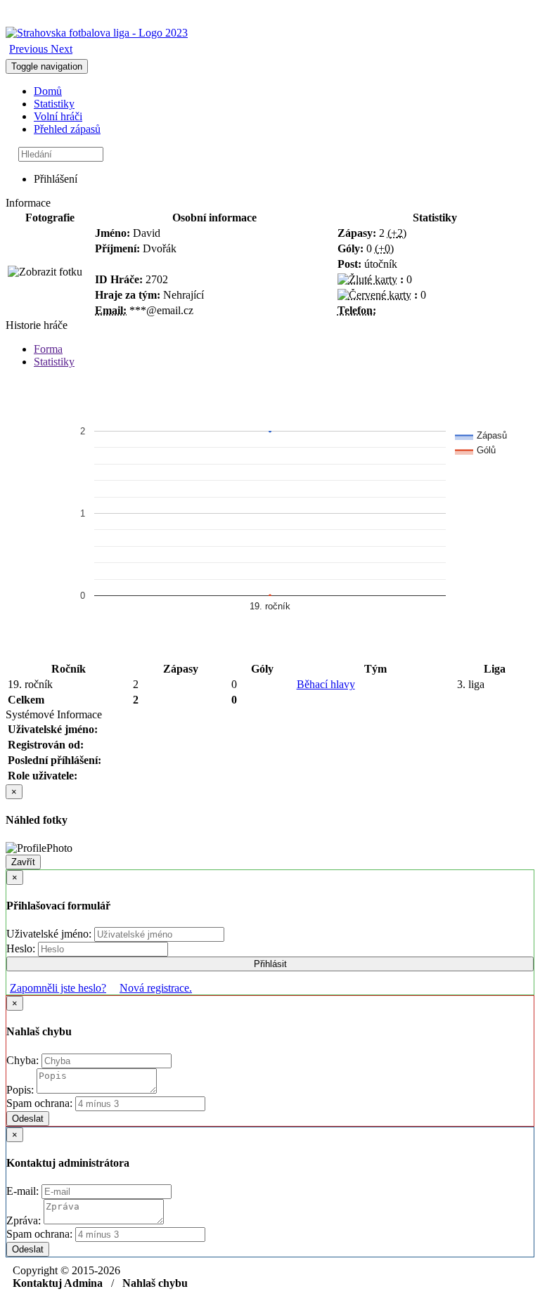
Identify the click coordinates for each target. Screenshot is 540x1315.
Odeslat (28, 1118)
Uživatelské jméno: (50, 934)
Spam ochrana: (39, 1103)
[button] (30, 49)
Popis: (21, 1090)
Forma (48, 349)
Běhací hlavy (326, 684)
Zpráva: (25, 1220)
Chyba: (23, 1060)
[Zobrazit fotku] (45, 272)
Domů (48, 91)
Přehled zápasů (67, 129)
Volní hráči (58, 116)
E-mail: (23, 1191)
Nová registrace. (156, 988)
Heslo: (22, 948)
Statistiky (54, 104)
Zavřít (23, 862)
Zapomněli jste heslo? (58, 988)
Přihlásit (270, 964)
